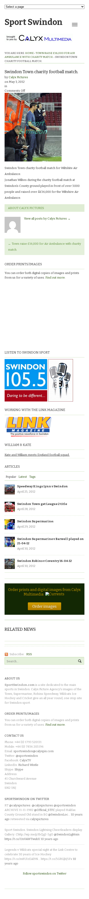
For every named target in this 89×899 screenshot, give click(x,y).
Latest (22, 476)
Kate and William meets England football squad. (37, 454)
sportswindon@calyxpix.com (33, 751)
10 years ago (49, 839)
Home (29, 53)
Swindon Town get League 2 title (42, 504)
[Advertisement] (33, 314)
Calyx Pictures (18, 77)
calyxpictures (39, 819)
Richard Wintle (28, 765)
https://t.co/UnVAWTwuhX (22, 839)
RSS (29, 654)
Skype (19, 769)
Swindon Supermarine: (35, 521)
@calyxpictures (19, 805)
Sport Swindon (34, 22)
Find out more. (55, 277)
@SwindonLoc (58, 814)
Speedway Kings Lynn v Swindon (42, 486)
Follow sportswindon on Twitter (44, 873)
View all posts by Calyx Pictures (47, 218)
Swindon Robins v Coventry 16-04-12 (44, 561)
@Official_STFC (44, 810)
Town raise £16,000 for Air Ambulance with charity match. (44, 246)
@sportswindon (27, 755)
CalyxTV (25, 760)
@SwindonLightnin (66, 834)
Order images (44, 606)
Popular (11, 476)
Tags (32, 476)
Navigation (75, 24)
